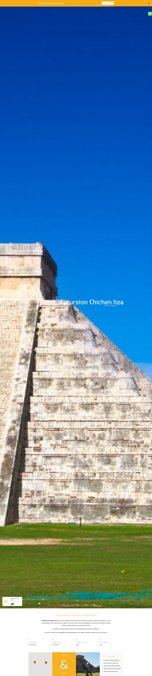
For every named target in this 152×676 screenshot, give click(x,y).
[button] (35, 662)
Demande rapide (107, 3)
